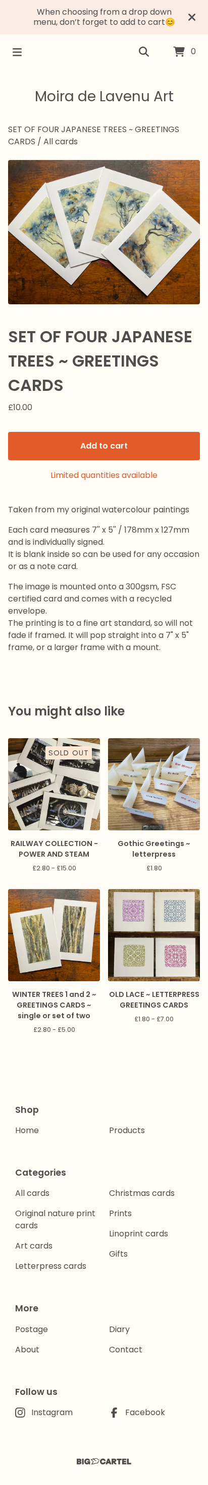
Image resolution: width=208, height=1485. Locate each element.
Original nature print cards (55, 1219)
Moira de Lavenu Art (104, 96)
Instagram (52, 1412)
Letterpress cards (50, 1266)
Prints (120, 1213)
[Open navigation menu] (17, 52)
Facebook (145, 1412)
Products (127, 1130)
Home (27, 1130)
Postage (31, 1329)
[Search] (144, 52)
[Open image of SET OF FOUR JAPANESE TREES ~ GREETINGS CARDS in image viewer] (104, 232)
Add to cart (104, 446)
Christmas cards (142, 1193)
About (27, 1349)
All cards (60, 141)
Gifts (118, 1254)
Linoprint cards (138, 1233)
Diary (119, 1329)
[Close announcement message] (192, 17)
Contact (125, 1349)
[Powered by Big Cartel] (104, 1461)
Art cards (34, 1246)
